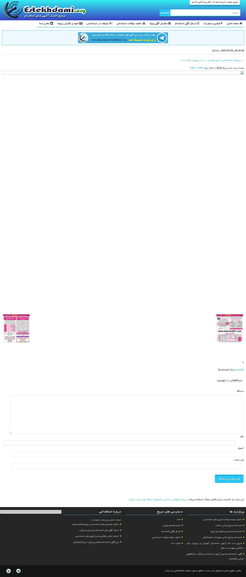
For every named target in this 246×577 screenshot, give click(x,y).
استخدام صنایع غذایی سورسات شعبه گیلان (222, 537)
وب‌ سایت (239, 460)
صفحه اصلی (233, 23)
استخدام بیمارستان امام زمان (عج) (226, 531)
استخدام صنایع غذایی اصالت (228, 525)
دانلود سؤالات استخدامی (130, 23)
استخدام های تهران (172, 525)
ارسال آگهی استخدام (186, 23)
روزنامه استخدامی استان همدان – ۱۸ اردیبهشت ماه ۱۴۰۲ (212, 60)
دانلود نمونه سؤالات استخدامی (166, 537)
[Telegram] (18, 571)
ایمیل (241, 448)
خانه (179, 519)
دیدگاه (240, 391)
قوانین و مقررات (212, 23)
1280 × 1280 (196, 68)
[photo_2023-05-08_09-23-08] (123, 191)
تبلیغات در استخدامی (98, 23)
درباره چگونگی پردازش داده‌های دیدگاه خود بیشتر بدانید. (157, 499)
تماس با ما (44, 23)
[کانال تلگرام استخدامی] (123, 38)
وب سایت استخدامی (184, 570)
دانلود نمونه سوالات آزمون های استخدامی (223, 519)
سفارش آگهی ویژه (159, 23)
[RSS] (8, 571)
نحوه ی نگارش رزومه (68, 23)
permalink (238, 370)
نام (242, 436)
